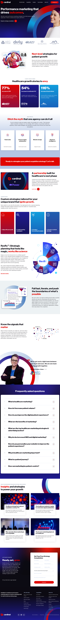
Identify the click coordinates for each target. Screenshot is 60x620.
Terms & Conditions (35, 614)
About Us (51, 592)
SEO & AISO (38, 598)
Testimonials (51, 607)
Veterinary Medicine (27, 604)
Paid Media (38, 594)
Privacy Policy (42, 614)
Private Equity (26, 606)
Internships (50, 606)
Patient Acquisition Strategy (41, 601)
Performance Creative (40, 596)
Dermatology (26, 608)
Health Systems (26, 597)
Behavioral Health (27, 599)
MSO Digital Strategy (40, 605)
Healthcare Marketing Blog (53, 594)
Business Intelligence (40, 603)
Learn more (34, 189)
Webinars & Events (52, 599)
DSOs (25, 601)
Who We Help (27, 592)
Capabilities (38, 592)
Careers (50, 604)
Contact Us (51, 609)
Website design (37, 139)
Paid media (8, 139)
